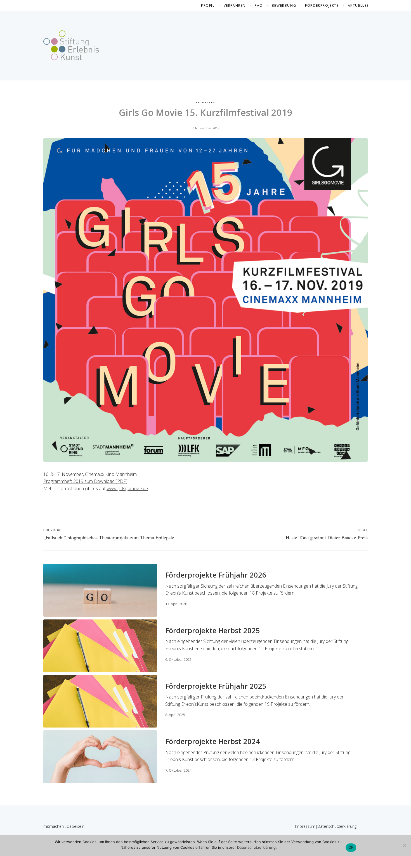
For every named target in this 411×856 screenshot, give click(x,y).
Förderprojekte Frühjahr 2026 (215, 575)
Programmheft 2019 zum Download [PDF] (85, 481)
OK (351, 847)
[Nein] (404, 845)
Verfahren (235, 5)
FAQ (259, 5)
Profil (208, 5)
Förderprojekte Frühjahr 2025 (215, 686)
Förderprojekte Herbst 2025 (212, 630)
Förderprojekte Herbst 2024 (212, 741)
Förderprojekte (322, 5)
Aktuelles (358, 5)
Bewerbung (284, 5)
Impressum (305, 826)
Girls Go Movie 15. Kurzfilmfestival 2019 (205, 112)
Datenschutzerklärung (336, 826)
